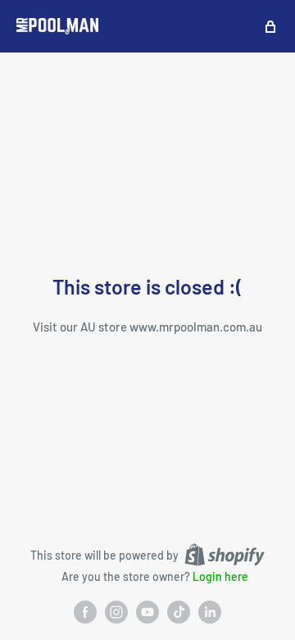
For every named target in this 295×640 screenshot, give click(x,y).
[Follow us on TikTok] (178, 612)
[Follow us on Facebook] (85, 612)
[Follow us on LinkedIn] (209, 612)
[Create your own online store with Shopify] (224, 554)
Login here (220, 576)
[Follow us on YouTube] (147, 612)
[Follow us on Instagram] (116, 612)
